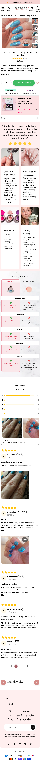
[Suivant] (36, 682)
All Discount (11, 15)
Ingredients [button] (6, 118)
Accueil (3, 15)
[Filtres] (3, 442)
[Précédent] (3, 682)
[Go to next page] (28, 666)
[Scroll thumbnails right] (36, 427)
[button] (2, 8)
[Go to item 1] (12, 428)
